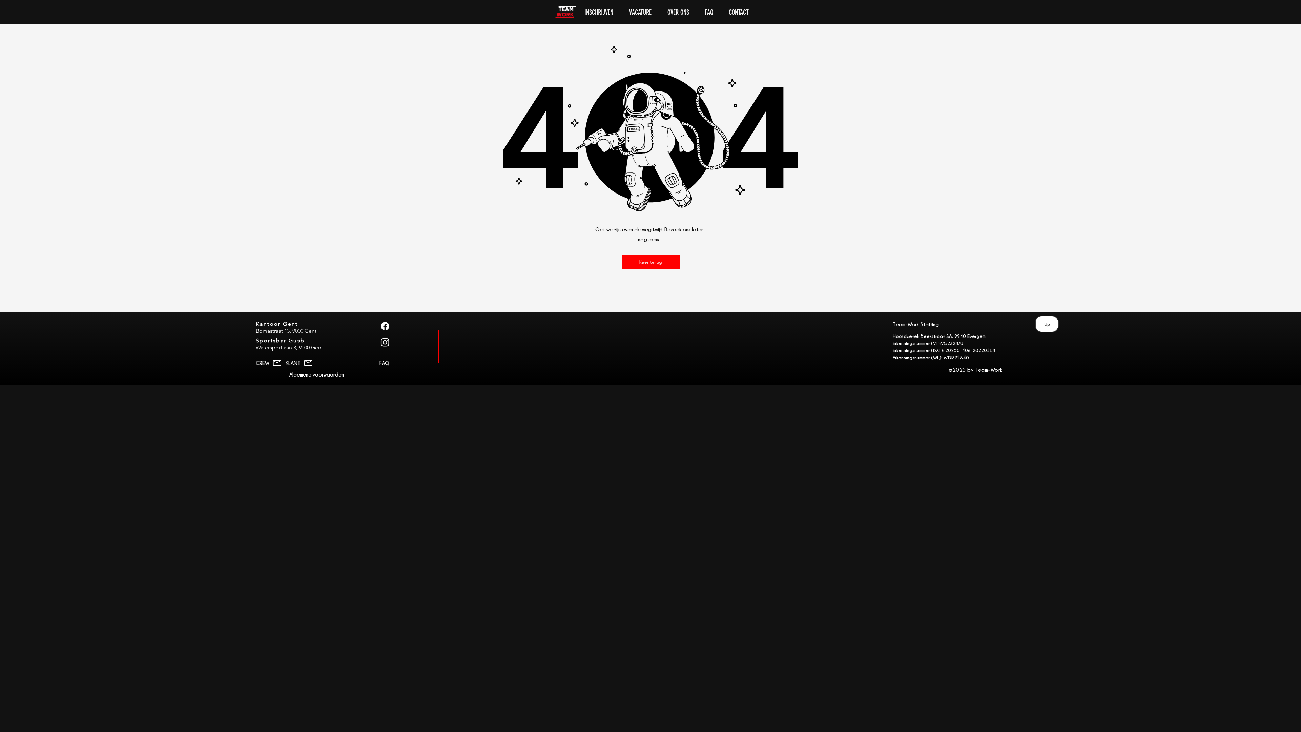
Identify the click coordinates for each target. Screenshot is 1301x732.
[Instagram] (385, 342)
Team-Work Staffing (916, 324)
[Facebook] (385, 326)
